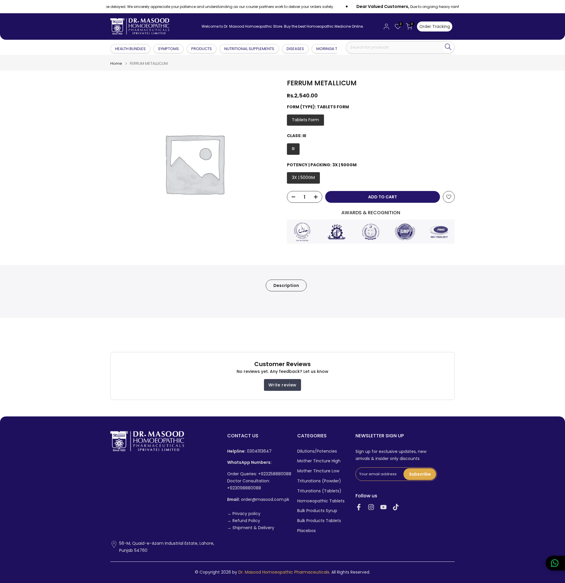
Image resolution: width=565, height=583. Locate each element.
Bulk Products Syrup (317, 511)
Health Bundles (130, 48)
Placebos (306, 531)
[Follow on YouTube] (383, 507)
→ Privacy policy (243, 513)
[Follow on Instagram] (371, 507)
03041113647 (249, 451)
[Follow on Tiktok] (396, 507)
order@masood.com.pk (258, 499)
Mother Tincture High (318, 461)
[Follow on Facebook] (358, 507)
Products (201, 49)
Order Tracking (434, 26)
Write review (282, 385)
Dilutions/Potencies (317, 451)
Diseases (295, 49)
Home (116, 63)
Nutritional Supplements (249, 49)
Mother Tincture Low (318, 471)
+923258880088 (274, 474)
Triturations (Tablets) (319, 491)
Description (286, 285)
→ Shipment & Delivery (250, 528)
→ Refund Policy (243, 521)
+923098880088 (244, 488)
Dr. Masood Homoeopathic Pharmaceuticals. (284, 572)
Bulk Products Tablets (319, 521)
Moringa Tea (329, 49)
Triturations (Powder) (319, 481)
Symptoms (168, 49)
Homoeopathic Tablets (321, 501)
